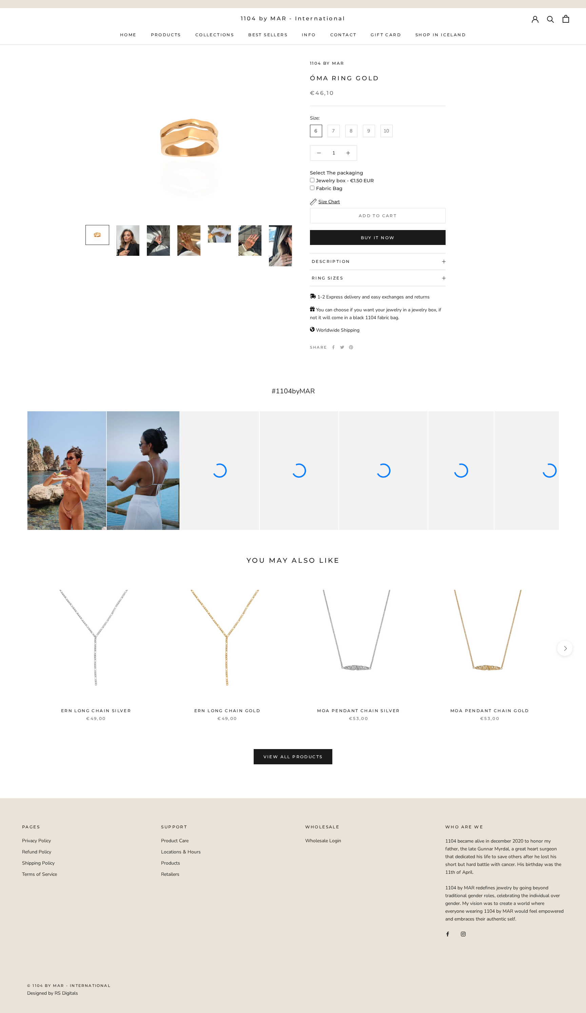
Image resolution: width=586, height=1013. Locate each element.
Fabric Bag (329, 188)
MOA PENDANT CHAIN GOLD (489, 710)
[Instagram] (463, 933)
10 (386, 131)
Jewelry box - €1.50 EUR (345, 181)
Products (166, 34)
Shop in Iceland (440, 34)
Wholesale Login (323, 841)
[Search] (550, 18)
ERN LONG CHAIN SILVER (96, 710)
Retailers (170, 874)
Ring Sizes (327, 278)
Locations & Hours (181, 852)
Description (331, 261)
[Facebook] (333, 347)
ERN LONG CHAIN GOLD (227, 710)
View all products (293, 756)
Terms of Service (39, 874)
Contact (343, 34)
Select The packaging (336, 173)
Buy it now (378, 237)
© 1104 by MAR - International (69, 985)
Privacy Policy (36, 841)
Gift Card (386, 34)
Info (309, 34)
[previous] (21, 648)
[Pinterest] (351, 347)
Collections (214, 34)
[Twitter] (342, 347)
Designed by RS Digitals (52, 993)
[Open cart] (566, 19)
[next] (564, 648)
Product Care (175, 841)
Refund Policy (36, 852)
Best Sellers (268, 34)
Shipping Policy (38, 863)
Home (128, 34)
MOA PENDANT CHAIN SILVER (358, 710)
